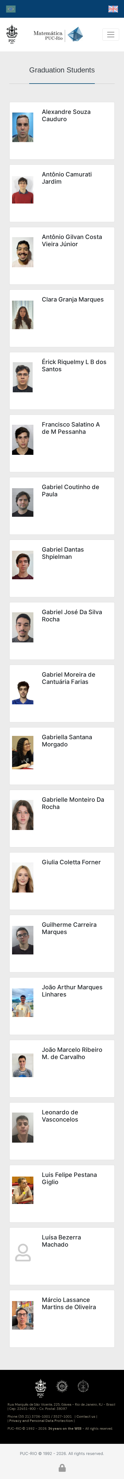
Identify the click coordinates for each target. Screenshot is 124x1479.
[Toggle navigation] (110, 35)
